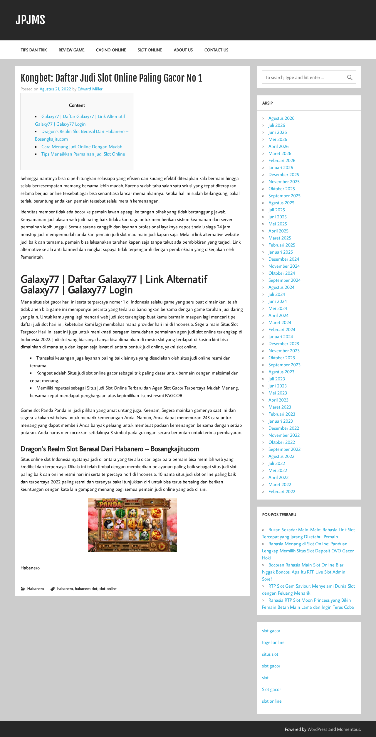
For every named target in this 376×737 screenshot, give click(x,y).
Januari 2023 (280, 421)
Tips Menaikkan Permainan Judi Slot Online (83, 154)
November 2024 (284, 266)
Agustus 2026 (281, 118)
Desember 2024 (283, 259)
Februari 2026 (282, 160)
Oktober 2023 (281, 357)
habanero (65, 588)
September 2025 (284, 195)
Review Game (71, 50)
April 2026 (278, 146)
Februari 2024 (281, 329)
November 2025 (284, 181)
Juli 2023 (276, 379)
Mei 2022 (277, 470)
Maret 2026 (279, 153)
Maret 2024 (279, 322)
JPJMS (30, 20)
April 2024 (278, 315)
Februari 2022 (281, 491)
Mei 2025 (277, 224)
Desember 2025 (283, 174)
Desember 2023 (283, 343)
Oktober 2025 (281, 188)
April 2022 (278, 477)
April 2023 (278, 400)
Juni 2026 (277, 132)
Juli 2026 (276, 125)
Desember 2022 (283, 428)
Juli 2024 (276, 294)
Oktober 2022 (281, 442)
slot (265, 677)
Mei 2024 (277, 308)
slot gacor (271, 630)
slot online (108, 588)
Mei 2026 (277, 139)
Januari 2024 (280, 336)
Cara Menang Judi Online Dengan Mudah (81, 146)
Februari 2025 (281, 245)
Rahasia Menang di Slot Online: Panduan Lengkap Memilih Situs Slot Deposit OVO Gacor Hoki (308, 551)
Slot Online (150, 50)
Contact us (216, 50)
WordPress (317, 729)
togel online (273, 642)
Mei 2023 (277, 393)
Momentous (348, 729)
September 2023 (284, 364)
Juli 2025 (276, 210)
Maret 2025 (279, 238)
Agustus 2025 (281, 202)
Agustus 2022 (281, 456)
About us (183, 50)
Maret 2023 (279, 407)
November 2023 (284, 350)
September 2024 (284, 280)
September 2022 (284, 449)
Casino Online (111, 50)
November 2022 (284, 435)
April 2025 (278, 231)
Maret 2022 (279, 484)
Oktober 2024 (281, 273)
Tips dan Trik (34, 50)
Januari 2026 (280, 167)
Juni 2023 (277, 386)
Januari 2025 (280, 252)
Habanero (35, 588)
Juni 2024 (277, 301)
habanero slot (86, 588)
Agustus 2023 (281, 372)
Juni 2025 (277, 217)
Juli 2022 (276, 463)
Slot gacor (271, 689)
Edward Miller (90, 89)
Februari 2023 (282, 414)
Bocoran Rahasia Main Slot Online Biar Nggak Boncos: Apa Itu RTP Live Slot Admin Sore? (303, 572)
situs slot (270, 654)
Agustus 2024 (281, 287)
